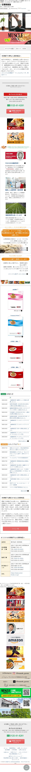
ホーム (5, 748)
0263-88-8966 (18, 567)
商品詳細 (23, 250)
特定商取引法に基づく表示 (11, 758)
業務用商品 (12, 748)
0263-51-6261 (18, 558)
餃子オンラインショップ (15, 756)
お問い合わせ (22, 749)
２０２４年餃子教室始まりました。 (19, 487)
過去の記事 (24, 491)
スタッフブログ (23, 752)
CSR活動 (14, 749)
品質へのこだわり (22, 748)
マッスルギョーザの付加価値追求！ (19, 457)
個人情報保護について (15, 753)
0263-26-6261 (18, 549)
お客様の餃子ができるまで (18, 248)
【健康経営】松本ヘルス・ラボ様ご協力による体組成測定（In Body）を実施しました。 (20, 471)
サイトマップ (15, 759)
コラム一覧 (15, 528)
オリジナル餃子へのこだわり (17, 274)
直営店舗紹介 (23, 758)
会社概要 (7, 749)
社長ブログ (14, 752)
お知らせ (6, 752)
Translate (23, 8)
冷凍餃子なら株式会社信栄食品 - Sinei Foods (16, 761)
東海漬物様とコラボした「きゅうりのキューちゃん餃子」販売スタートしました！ (19, 453)
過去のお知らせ (23, 441)
